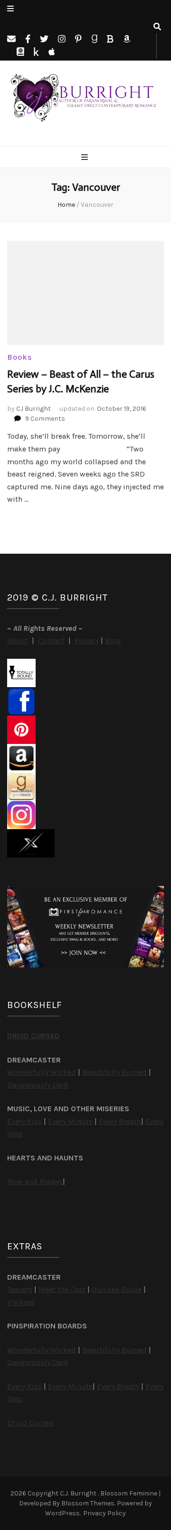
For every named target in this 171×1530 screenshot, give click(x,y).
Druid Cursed (30, 1422)
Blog (113, 640)
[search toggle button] (157, 27)
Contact (51, 640)
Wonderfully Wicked (41, 1072)
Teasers (19, 1289)
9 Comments (45, 419)
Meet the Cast (62, 1289)
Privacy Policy (104, 1513)
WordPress (62, 1513)
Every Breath (120, 1121)
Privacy (87, 640)
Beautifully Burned (114, 1072)
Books (19, 357)
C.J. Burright (79, 1493)
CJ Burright (33, 409)
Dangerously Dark (37, 1084)
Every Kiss (24, 1121)
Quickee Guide (117, 1289)
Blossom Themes (87, 1503)
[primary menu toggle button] (85, 157)
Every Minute (70, 1121)
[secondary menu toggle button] (10, 9)
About (17, 640)
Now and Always (35, 1181)
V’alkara (20, 1302)
